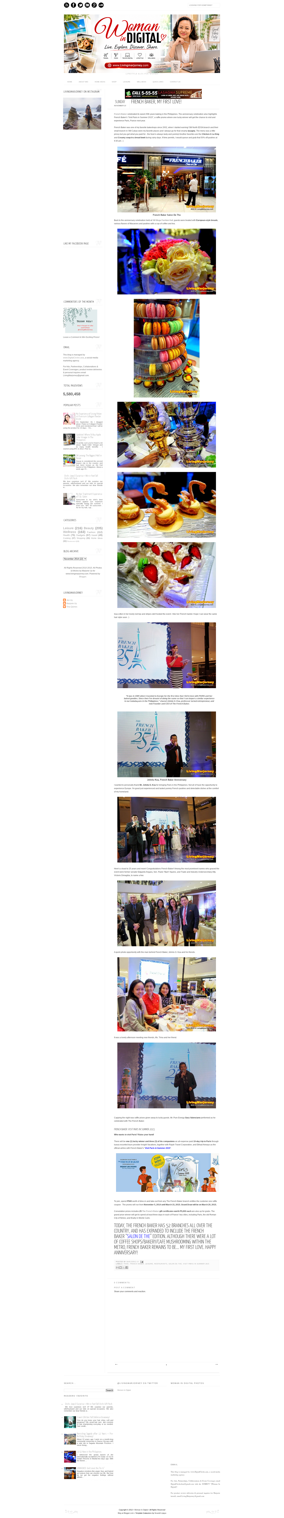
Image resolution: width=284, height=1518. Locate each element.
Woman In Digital (141, 1510)
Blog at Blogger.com (126, 1513)
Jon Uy (69, 600)
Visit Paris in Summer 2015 (196, 1264)
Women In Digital (124, 1390)
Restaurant (71, 541)
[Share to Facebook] (126, 1267)
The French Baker (150, 1211)
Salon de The (175, 1264)
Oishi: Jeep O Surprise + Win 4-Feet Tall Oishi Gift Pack (88, 1404)
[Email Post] (141, 1262)
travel (94, 535)
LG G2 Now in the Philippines (89, 1452)
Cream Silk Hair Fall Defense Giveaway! (93, 1417)
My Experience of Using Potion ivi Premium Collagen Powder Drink (89, 416)
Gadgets (80, 535)
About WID (83, 82)
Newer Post (116, 1364)
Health (66, 535)
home (69, 82)
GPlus (94, 5)
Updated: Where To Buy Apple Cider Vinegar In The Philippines (88, 437)
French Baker (120, 114)
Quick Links (158, 82)
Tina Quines (71, 607)
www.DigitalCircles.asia (73, 358)
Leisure (126, 82)
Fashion (91, 532)
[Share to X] (123, 1267)
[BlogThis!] (120, 1267)
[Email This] (117, 1267)
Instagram (87, 5)
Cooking (67, 538)
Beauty (89, 528)
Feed (66, 5)
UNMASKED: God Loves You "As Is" (90, 1468)
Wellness (141, 82)
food (126, 1264)
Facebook (73, 5)
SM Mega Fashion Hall (163, 220)
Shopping (81, 538)
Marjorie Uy (133, 1262)
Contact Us (175, 82)
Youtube (101, 5)
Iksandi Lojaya (160, 1513)
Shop (114, 82)
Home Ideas (100, 82)
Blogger (82, 577)
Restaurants (160, 1264)
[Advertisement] (83, 185)
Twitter (80, 5)
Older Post (216, 1364)
